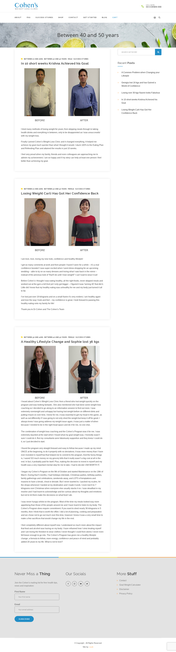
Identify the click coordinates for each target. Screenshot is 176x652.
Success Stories (44, 17)
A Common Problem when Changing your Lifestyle (140, 74)
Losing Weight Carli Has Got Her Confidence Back (60, 193)
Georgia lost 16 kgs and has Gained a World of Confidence (138, 84)
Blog (104, 17)
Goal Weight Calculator (130, 585)
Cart (115, 17)
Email (17, 604)
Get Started (90, 17)
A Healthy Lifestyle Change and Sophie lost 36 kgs (60, 342)
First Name (20, 592)
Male (70, 59)
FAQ (29, 17)
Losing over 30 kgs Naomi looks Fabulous (140, 93)
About (18, 17)
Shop (60, 17)
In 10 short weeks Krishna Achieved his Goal (55, 63)
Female (71, 189)
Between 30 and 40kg (33, 337)
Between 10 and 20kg (33, 59)
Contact (73, 17)
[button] (154, 17)
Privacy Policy (125, 593)
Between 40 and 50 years (55, 59)
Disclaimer (124, 589)
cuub (91, 647)
